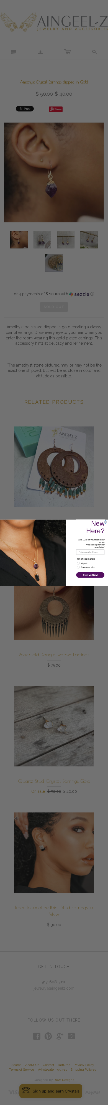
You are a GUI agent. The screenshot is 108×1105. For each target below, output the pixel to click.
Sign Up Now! (90, 575)
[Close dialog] (105, 521)
